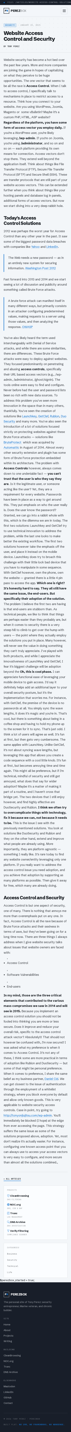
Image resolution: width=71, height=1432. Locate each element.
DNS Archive (16, 1223)
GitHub (8, 1397)
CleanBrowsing (18, 1197)
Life (9, 1272)
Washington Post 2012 (40, 268)
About (7, 1330)
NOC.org (14, 1206)
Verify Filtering (17, 1232)
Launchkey (29, 416)
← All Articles (12, 1178)
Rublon (54, 416)
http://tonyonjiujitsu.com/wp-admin (28, 1115)
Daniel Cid (51, 1079)
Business (12, 1254)
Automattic (11, 447)
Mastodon (9, 1386)
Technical (12, 1266)
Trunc (14, 1215)
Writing (8, 1341)
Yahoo (35, 247)
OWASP (27, 327)
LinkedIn (52, 247)
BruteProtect (13, 442)
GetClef (43, 416)
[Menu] (64, 10)
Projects (8, 1335)
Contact (8, 1403)
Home (7, 1324)
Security (12, 1260)
